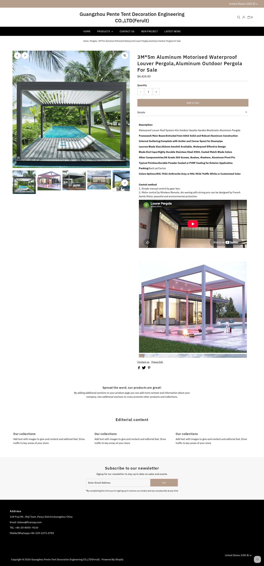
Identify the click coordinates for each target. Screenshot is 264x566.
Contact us (143, 362)
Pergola (93, 41)
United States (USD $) (242, 3)
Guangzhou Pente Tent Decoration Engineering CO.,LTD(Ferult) (132, 17)
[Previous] (17, 55)
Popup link (157, 362)
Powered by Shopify (112, 559)
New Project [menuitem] (149, 31)
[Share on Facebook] (139, 368)
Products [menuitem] (104, 31)
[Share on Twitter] (144, 368)
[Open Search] (238, 17)
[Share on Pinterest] (149, 368)
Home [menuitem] (86, 31)
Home (85, 41)
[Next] (25, 55)
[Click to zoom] (124, 55)
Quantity (142, 85)
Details (141, 112)
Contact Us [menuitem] (127, 31)
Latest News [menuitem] (172, 31)
